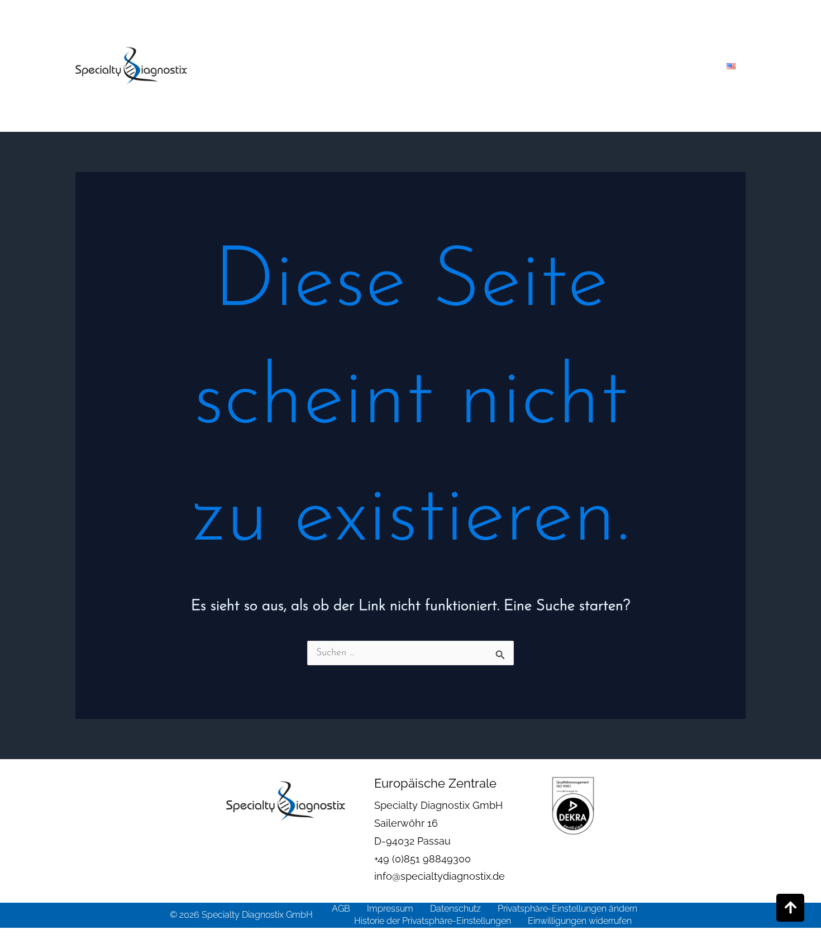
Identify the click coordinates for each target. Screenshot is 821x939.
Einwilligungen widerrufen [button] (580, 921)
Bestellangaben (474, 66)
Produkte (391, 66)
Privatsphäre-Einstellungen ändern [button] (567, 908)
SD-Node (621, 66)
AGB (341, 908)
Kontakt (678, 66)
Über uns (333, 66)
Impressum (390, 908)
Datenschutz (455, 908)
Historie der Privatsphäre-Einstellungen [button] (432, 921)
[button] (416, 65)
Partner (554, 66)
